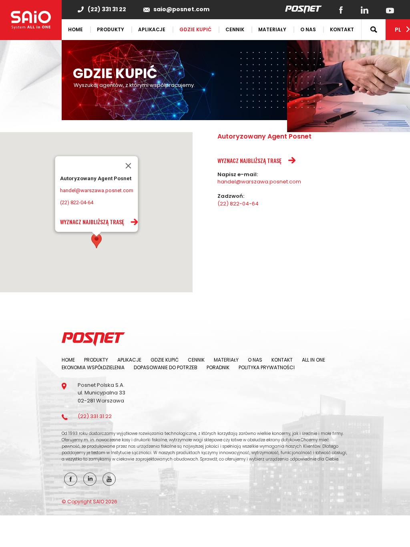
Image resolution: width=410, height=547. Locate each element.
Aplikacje (151, 29)
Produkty (110, 29)
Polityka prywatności (267, 367)
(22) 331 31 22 (107, 9)
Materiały (272, 29)
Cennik (234, 29)
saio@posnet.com (181, 9)
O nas (308, 29)
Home (75, 29)
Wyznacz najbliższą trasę (92, 221)
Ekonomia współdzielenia (93, 367)
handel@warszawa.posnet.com (96, 190)
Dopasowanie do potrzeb (165, 367)
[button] (96, 240)
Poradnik (218, 367)
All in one (313, 359)
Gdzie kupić (195, 29)
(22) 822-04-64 (76, 202)
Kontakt (342, 29)
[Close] (128, 165)
